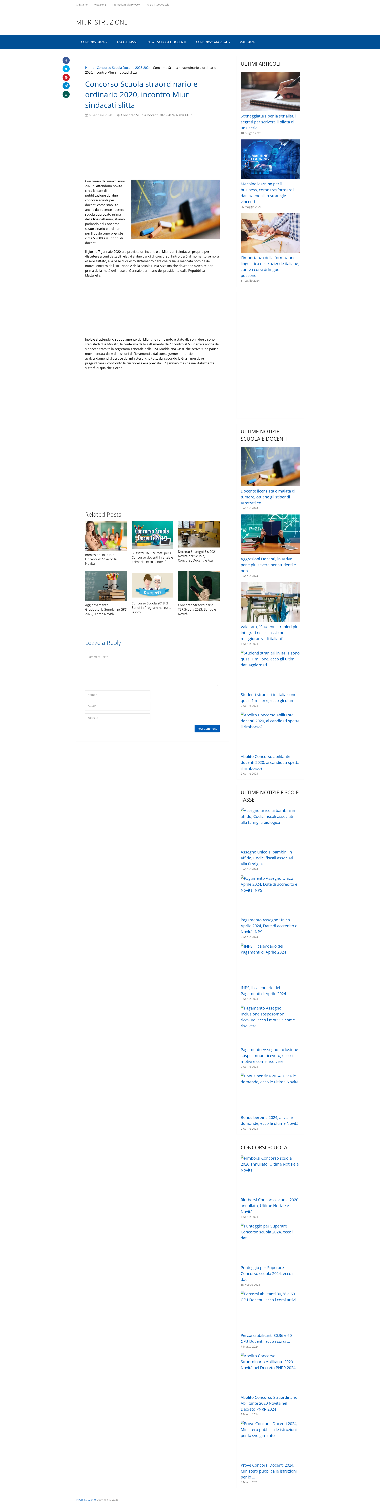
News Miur (184, 115)
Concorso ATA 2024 (211, 42)
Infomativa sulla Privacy (126, 4)
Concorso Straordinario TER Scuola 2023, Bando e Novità (197, 609)
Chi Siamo (82, 4)
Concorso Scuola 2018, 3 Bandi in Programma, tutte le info (151, 607)
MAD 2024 (247, 42)
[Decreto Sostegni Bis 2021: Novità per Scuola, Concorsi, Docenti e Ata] (199, 534)
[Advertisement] (152, 149)
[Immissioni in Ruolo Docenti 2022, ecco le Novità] (106, 536)
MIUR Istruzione (102, 22)
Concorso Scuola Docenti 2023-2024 (123, 67)
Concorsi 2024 (92, 42)
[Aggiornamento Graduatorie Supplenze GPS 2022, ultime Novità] (106, 586)
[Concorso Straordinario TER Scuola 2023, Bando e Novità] (199, 586)
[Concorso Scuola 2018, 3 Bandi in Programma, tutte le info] (152, 585)
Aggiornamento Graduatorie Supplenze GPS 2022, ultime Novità (106, 609)
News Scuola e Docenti (166, 42)
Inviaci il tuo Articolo (157, 4)
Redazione (100, 4)
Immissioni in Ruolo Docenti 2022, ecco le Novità (101, 559)
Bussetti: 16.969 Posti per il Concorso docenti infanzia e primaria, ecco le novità (152, 557)
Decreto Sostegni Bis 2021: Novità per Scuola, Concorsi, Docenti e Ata (198, 556)
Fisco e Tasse (127, 42)
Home (89, 67)
